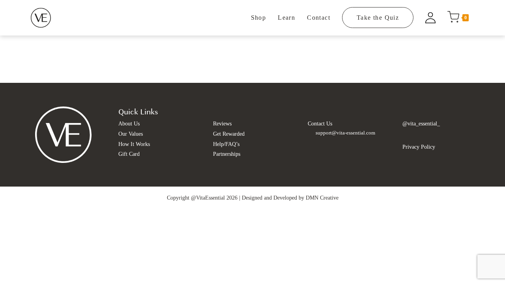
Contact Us (320, 124)
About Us (129, 124)
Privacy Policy (418, 147)
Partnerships (226, 154)
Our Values (130, 134)
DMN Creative (322, 198)
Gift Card (129, 154)
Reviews (222, 124)
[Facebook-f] (407, 135)
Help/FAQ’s (226, 144)
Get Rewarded (229, 134)
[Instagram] (419, 135)
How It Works (134, 144)
